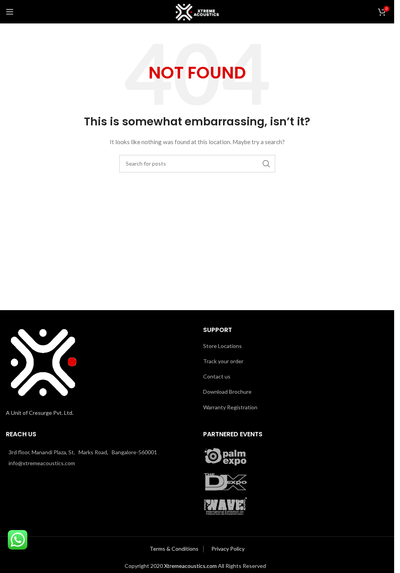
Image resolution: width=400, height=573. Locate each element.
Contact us (216, 376)
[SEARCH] (266, 164)
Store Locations (222, 346)
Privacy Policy (228, 548)
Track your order (223, 361)
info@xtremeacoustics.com (42, 463)
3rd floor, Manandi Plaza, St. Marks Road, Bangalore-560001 (83, 452)
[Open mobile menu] (10, 12)
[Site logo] (197, 11)
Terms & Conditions (175, 548)
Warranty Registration (230, 407)
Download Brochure (227, 391)
